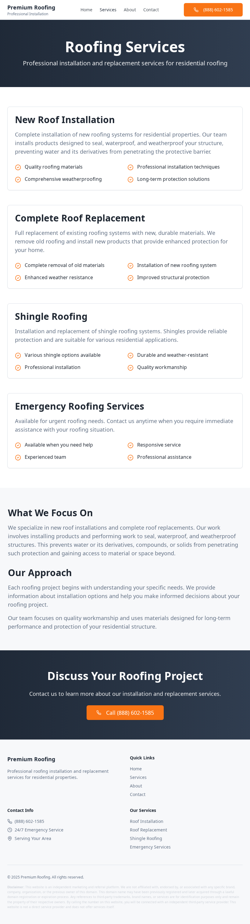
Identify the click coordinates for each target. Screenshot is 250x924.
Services (108, 10)
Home (86, 10)
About (130, 10)
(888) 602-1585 (218, 10)
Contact (151, 10)
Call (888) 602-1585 (130, 712)
